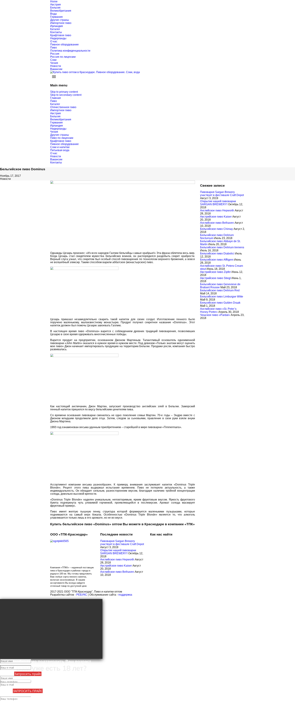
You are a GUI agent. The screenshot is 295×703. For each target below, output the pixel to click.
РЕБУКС (81, 594)
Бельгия (55, 7)
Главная (55, 97)
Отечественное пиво (63, 107)
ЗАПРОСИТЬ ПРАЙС (28, 691)
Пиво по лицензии (61, 137)
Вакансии (56, 69)
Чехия (54, 62)
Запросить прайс (27, 674)
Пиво (53, 47)
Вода (53, 13)
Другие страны (59, 19)
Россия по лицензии (63, 56)
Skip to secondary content (65, 94)
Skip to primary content (64, 91)
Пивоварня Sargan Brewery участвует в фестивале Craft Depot (222, 194)
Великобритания (60, 10)
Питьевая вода (59, 150)
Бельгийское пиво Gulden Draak (220, 302)
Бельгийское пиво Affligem (216, 259)
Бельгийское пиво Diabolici (217, 253)
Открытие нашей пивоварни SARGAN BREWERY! (218, 203)
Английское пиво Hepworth (217, 210)
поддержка (125, 594)
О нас (53, 41)
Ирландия (56, 26)
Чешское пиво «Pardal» (215, 315)
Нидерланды (58, 38)
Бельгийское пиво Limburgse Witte (221, 296)
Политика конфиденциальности (70, 50)
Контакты (56, 32)
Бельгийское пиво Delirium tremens (222, 247)
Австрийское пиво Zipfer (215, 271)
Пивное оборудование (64, 44)
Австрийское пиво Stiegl (215, 278)
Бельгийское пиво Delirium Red (220, 290)
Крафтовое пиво (60, 35)
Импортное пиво (60, 23)
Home (54, 1)
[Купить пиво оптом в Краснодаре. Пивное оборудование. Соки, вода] (147, 72)
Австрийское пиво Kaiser (216, 216)
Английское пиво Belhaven (217, 222)
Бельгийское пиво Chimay (216, 228)
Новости (55, 66)
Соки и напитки (59, 147)
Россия (54, 53)
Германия (56, 16)
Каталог (55, 29)
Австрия (55, 4)
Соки (53, 59)
